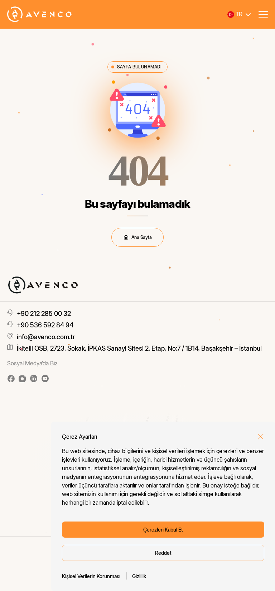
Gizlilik (139, 576)
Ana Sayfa (141, 237)
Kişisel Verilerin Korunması (91, 576)
